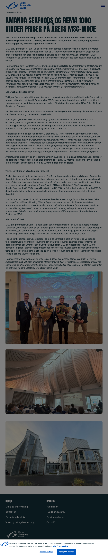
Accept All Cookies (66, 552)
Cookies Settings (46, 552)
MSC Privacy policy (60, 546)
